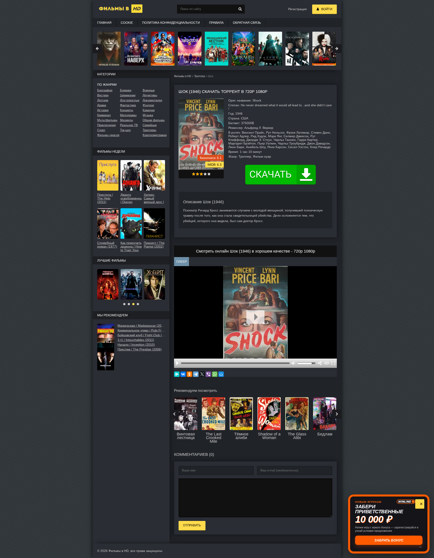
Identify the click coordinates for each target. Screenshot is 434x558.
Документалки (152, 100)
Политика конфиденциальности (171, 22)
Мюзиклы (126, 120)
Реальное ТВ (129, 125)
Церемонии (127, 95)
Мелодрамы (128, 115)
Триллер (199, 76)
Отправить (192, 525)
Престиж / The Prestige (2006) (140, 349)
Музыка (148, 115)
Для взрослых (129, 100)
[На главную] (115, 9)
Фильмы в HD (182, 76)
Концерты (126, 110)
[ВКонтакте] (183, 374)
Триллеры (149, 130)
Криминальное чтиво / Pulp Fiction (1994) (141, 330)
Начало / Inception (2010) (136, 344)
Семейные (150, 125)
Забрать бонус (388, 540)
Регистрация (297, 9)
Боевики (125, 90)
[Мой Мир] (221, 374)
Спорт (101, 130)
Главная (104, 22)
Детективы (150, 95)
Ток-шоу (125, 130)
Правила (216, 22)
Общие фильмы (154, 120)
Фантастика (128, 105)
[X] (202, 374)
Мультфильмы (107, 120)
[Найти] (240, 9)
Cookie (127, 22)
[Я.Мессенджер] (176, 374)
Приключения (106, 125)
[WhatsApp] (214, 374)
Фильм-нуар (262, 156)
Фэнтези (148, 105)
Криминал (104, 115)
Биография (104, 90)
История (102, 110)
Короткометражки (154, 135)
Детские (102, 100)
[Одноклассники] (189, 374)
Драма (101, 105)
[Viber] (208, 374)
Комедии (149, 110)
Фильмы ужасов (108, 135)
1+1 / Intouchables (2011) (136, 340)
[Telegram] (195, 374)
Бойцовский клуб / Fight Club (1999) (141, 335)
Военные (149, 90)
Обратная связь (247, 22)
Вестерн (102, 95)
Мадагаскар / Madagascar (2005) (141, 325)
